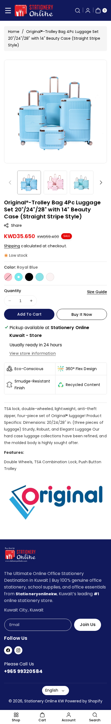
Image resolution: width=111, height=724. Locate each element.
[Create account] (88, 10)
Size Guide (97, 292)
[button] (8, 10)
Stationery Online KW (44, 701)
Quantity (12, 290)
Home (13, 31)
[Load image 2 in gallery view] (55, 182)
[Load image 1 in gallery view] (29, 182)
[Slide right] (101, 182)
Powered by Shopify (83, 701)
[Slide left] (10, 182)
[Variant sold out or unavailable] (8, 277)
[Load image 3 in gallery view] (81, 182)
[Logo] (20, 556)
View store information (32, 353)
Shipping (12, 246)
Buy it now (81, 314)
